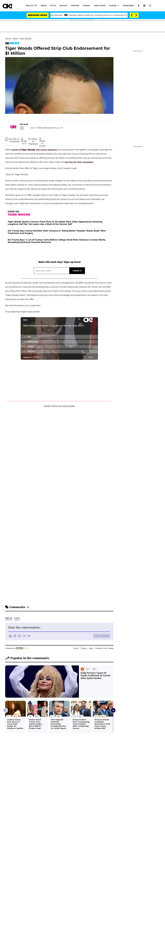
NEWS (44, 5)
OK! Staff (24, 124)
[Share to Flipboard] (33, 139)
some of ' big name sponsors (34, 149)
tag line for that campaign (79, 162)
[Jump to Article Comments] (6, 139)
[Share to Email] (42, 139)
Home (8, 38)
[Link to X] (150, 5)
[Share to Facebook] (15, 139)
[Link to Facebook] (138, 5)
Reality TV (31, 5)
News (15, 38)
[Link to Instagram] (144, 5)
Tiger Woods (25, 38)
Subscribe (128, 5)
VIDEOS (86, 5)
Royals (63, 5)
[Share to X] (24, 139)
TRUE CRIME (99, 5)
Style (53, 5)
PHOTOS (75, 5)
